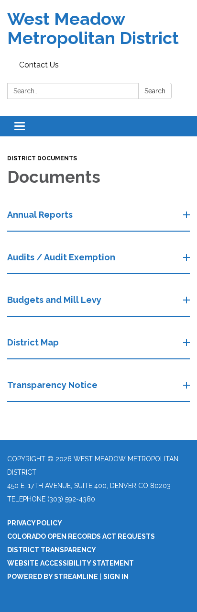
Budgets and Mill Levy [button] (54, 300)
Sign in (116, 576)
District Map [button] (33, 342)
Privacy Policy (34, 523)
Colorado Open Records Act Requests (81, 536)
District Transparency (51, 550)
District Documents (42, 158)
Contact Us (39, 64)
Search (154, 91)
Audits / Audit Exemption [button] (61, 257)
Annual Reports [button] (40, 215)
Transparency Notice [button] (52, 385)
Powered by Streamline (52, 576)
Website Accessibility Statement (70, 563)
